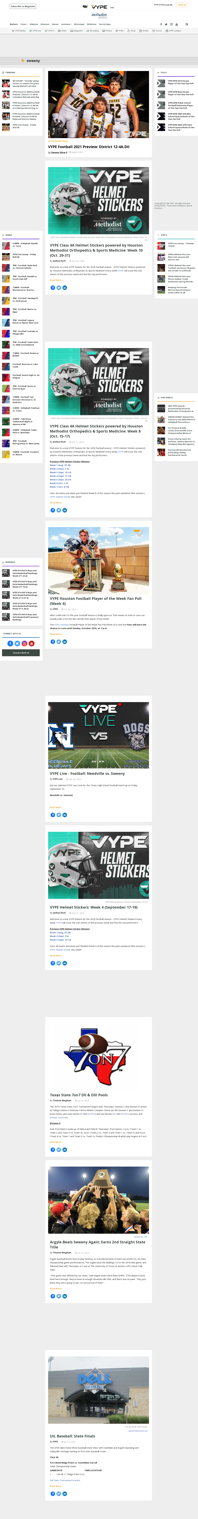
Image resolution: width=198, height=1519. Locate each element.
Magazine (78, 30)
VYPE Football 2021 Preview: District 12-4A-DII (88, 146)
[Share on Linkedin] (64, 287)
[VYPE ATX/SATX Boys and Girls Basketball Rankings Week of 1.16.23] (6, 583)
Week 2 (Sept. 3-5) (59, 468)
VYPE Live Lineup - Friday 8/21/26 (24, 126)
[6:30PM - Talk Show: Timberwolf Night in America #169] (6, 421)
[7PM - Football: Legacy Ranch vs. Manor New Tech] (6, 322)
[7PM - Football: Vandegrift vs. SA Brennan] (6, 300)
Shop (133, 30)
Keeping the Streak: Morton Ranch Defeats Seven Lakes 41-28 (179, 290)
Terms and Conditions (176, 205)
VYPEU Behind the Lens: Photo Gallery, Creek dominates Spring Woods (180, 279)
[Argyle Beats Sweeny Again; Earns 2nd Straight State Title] (98, 1200)
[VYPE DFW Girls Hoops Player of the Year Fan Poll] (161, 83)
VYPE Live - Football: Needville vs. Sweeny (87, 773)
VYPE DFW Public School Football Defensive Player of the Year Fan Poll (180, 105)
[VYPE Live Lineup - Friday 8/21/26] (6, 127)
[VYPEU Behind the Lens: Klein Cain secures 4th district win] (161, 257)
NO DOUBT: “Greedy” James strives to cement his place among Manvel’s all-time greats (26, 85)
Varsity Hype (105, 24)
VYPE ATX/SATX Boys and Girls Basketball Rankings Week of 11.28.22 (25, 606)
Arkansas (45, 24)
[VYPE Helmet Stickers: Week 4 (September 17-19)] (98, 865)
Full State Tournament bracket (65, 1480)
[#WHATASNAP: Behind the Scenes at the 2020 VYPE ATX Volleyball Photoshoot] (161, 419)
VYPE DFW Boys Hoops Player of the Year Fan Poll (180, 93)
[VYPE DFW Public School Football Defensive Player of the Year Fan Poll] (161, 105)
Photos (109, 30)
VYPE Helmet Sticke (60, 496)
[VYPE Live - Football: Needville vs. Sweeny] (98, 735)
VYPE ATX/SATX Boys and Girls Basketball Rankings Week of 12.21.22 (25, 595)
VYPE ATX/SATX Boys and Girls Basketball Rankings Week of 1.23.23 (25, 573)
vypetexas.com (140, 1236)
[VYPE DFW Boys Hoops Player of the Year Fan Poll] (161, 94)
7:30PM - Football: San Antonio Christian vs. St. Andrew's (24, 399)
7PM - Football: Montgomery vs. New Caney (26, 442)
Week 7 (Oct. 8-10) (59, 486)
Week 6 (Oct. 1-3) (59, 483)
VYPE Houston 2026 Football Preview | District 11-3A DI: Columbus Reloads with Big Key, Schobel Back (26, 96)
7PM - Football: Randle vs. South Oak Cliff (25, 277)
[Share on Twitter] (59, 287)
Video (64, 30)
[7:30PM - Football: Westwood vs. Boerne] (6, 289)
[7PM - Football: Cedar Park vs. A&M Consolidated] (6, 344)
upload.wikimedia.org (137, 1430)
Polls (121, 30)
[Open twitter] (166, 24)
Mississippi (79, 24)
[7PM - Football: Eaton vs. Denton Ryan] (6, 388)
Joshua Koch (59, 260)
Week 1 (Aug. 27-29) (60, 465)
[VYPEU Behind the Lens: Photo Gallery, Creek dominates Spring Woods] (161, 279)
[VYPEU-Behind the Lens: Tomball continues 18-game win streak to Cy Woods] (161, 268)
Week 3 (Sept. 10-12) (60, 472)
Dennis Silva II (59, 152)
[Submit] (187, 24)
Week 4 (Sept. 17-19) (60, 476)
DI (81, 1113)
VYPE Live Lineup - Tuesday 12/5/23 (181, 244)
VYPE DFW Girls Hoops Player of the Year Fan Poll (180, 82)
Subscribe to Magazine (23, 6)
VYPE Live (37, 30)
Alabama (34, 24)
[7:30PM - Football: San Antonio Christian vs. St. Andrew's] (6, 399)
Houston (64, 624)
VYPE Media (20, 30)
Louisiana (65, 24)
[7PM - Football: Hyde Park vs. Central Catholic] (6, 267)
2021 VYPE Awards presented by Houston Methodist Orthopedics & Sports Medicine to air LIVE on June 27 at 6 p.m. (181, 411)
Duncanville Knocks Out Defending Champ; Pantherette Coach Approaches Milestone (179, 454)
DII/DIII (91, 1113)
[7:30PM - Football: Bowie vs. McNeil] (6, 355)
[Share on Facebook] (53, 287)
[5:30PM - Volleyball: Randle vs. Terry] (6, 245)
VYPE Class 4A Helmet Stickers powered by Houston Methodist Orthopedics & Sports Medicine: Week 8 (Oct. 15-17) (96, 431)
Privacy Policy (160, 205)
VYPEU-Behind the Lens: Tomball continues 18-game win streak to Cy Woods (181, 268)
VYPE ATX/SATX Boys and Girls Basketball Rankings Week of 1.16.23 (25, 584)
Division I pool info (59, 1117)
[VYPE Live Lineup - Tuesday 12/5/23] (161, 246)
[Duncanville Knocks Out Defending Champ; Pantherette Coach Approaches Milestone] (161, 452)
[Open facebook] (161, 24)
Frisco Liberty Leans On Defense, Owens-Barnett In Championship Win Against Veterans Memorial (181, 443)
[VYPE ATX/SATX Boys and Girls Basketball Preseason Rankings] (6, 616)
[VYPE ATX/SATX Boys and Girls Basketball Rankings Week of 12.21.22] (6, 594)
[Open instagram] (171, 24)
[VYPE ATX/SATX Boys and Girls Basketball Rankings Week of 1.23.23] (6, 573)
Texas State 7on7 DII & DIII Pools (79, 1094)
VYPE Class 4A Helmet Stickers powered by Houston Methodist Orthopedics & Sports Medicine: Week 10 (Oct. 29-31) (96, 250)
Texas (23, 24)
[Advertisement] (99, 43)
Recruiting (94, 30)
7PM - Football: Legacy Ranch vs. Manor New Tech (25, 321)
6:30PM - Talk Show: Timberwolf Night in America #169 (22, 421)
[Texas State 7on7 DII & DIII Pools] (98, 1056)
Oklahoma (91, 24)
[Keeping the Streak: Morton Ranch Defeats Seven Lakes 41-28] (161, 290)
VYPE (121, 270)
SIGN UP (182, 4)
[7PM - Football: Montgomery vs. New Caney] (6, 443)
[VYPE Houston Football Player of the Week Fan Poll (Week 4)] (98, 560)
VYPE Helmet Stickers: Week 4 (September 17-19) (94, 907)
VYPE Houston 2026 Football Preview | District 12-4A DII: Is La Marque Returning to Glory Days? (26, 107)
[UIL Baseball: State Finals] (98, 1389)
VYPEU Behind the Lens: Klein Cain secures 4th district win (179, 257)
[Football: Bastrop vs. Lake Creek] (6, 366)
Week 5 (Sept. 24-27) (60, 479)
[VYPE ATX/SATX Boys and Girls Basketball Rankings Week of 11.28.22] (6, 605)
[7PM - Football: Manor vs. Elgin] (6, 311)
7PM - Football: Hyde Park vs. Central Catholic (25, 266)
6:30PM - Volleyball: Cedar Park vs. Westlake (25, 431)
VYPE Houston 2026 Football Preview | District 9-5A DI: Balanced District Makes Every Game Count (26, 118)
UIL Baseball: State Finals (72, 1436)
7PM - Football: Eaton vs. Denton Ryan (24, 387)
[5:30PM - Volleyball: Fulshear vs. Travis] (6, 410)
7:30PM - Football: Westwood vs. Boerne (23, 288)
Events (146, 30)
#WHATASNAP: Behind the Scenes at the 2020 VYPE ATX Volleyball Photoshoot (181, 419)
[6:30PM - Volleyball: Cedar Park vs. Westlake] (6, 432)
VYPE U (51, 30)
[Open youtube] (176, 24)
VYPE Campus (175, 30)
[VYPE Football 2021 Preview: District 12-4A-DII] (98, 104)
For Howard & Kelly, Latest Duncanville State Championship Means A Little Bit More (180, 432)
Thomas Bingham (62, 1100)
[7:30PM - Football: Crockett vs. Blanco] (6, 454)
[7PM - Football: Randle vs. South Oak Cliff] (6, 278)
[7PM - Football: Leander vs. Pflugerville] (6, 333)
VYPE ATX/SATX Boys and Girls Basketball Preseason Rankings (26, 617)
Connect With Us (21, 652)
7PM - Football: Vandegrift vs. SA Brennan (25, 299)
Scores (159, 30)
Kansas (55, 24)
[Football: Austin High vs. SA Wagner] (6, 377)
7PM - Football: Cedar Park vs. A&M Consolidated (25, 343)
